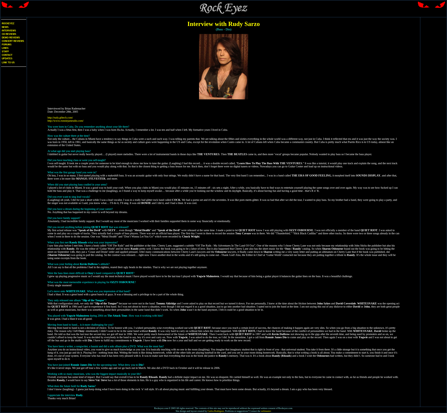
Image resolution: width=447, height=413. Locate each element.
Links (5, 48)
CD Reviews (8, 34)
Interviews (8, 30)
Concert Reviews (13, 41)
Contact (7, 55)
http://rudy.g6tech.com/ (60, 117)
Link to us (8, 62)
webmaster (266, 411)
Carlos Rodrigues (216, 411)
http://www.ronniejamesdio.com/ (65, 120)
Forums (7, 44)
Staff (5, 51)
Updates (6, 58)
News (5, 27)
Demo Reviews (10, 37)
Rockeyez (8, 23)
